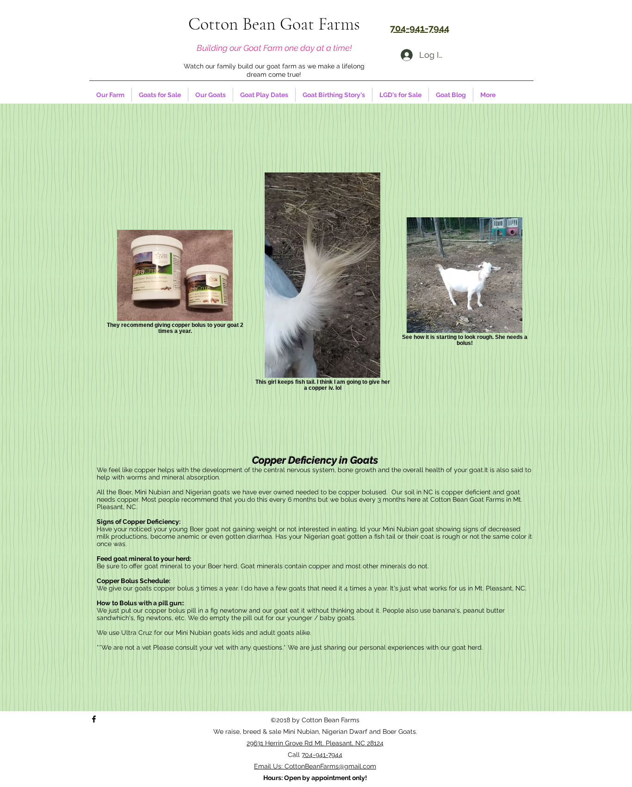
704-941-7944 (322, 754)
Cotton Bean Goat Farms (274, 24)
